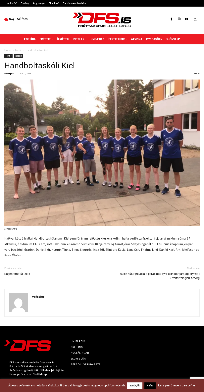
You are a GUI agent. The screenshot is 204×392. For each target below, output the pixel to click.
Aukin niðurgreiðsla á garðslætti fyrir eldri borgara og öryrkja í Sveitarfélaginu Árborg (160, 276)
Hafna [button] (150, 385)
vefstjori (9, 73)
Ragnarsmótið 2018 (17, 274)
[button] (195, 19)
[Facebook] (171, 19)
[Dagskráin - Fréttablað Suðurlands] (102, 20)
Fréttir (18, 50)
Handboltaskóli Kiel (39, 65)
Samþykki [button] (135, 385)
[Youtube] (186, 19)
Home (7, 50)
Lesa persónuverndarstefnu (176, 385)
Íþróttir (18, 55)
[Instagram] (179, 19)
